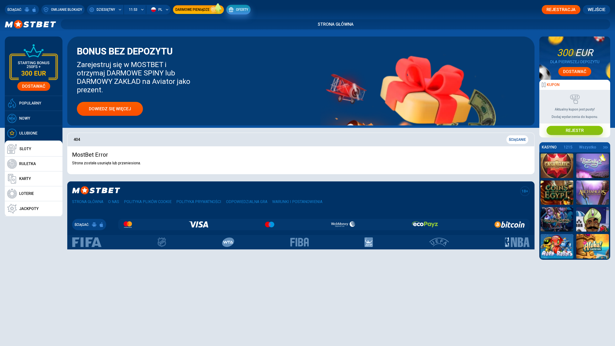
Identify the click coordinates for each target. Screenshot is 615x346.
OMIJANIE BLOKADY (66, 10)
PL (160, 10)
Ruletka (27, 163)
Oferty (242, 10)
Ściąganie (517, 140)
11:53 (133, 10)
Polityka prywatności (198, 201)
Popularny (30, 103)
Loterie (26, 193)
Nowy (24, 118)
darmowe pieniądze (192, 10)
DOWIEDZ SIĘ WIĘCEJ (110, 108)
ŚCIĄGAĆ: (14, 10)
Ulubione (28, 133)
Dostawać (33, 86)
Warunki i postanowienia (297, 201)
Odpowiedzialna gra (246, 201)
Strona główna (336, 24)
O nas (113, 201)
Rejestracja (561, 9)
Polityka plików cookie (148, 201)
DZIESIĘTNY (106, 10)
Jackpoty (29, 208)
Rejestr (575, 130)
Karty (25, 178)
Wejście (596, 9)
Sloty (25, 149)
